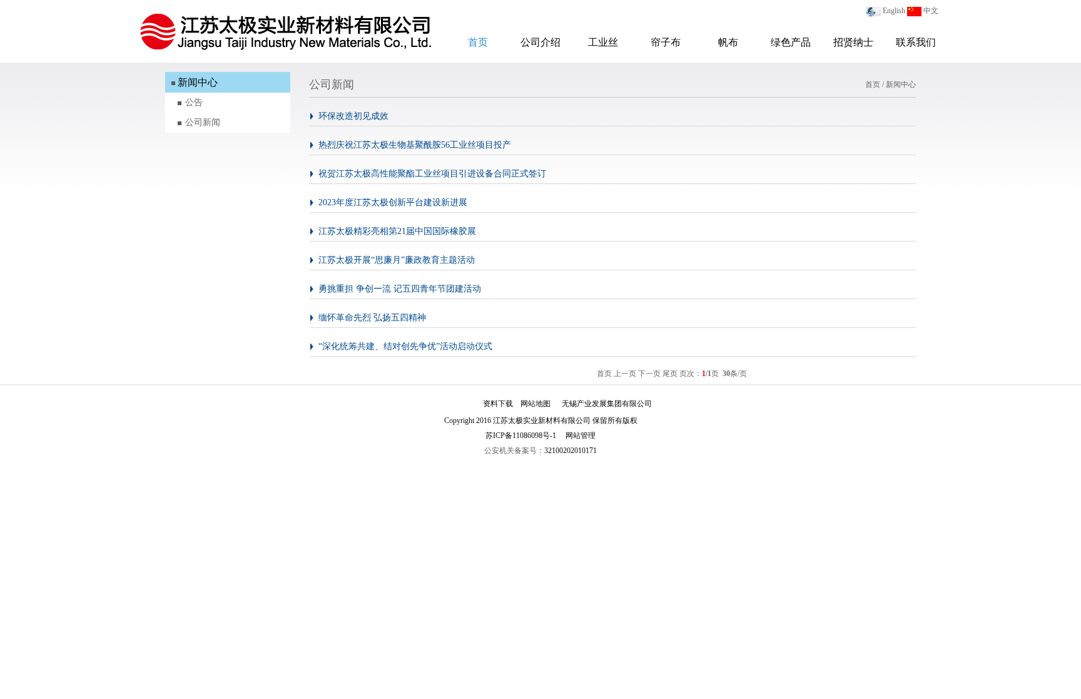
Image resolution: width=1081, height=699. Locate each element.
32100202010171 (570, 450)
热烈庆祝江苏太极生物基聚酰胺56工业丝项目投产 (414, 145)
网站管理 (581, 435)
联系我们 (916, 42)
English (894, 10)
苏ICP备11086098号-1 (520, 435)
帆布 (728, 42)
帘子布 (666, 42)
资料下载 (498, 403)
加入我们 (460, 403)
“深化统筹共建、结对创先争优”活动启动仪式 (405, 346)
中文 (930, 10)
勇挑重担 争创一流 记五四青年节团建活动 (399, 288)
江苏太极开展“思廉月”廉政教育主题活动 (396, 260)
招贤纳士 (853, 42)
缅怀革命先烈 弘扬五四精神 (372, 317)
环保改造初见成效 (353, 116)
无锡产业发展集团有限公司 (607, 403)
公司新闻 (202, 122)
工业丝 (603, 42)
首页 (478, 42)
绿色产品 (791, 42)
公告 (194, 102)
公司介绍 (540, 42)
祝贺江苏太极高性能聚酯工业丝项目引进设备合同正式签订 (432, 173)
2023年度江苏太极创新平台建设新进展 (392, 202)
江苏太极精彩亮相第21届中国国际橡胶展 (397, 231)
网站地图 (535, 403)
